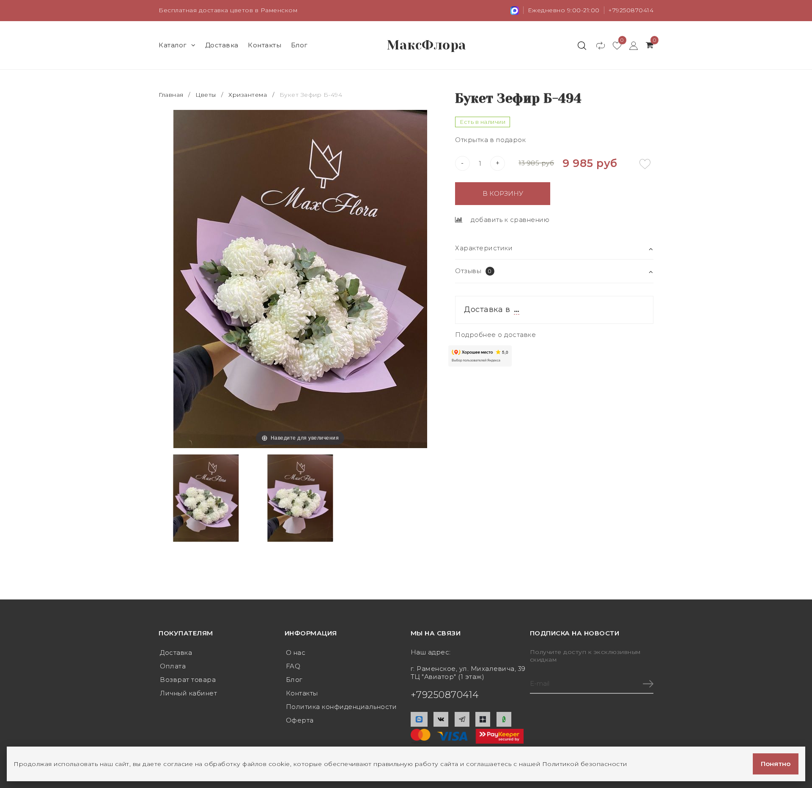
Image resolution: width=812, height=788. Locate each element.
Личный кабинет (188, 693)
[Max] (419, 719)
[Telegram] (462, 719)
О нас (296, 652)
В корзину (503, 193)
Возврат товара (188, 680)
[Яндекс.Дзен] (482, 719)
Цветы (205, 94)
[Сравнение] (596, 45)
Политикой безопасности (584, 764)
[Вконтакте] (440, 719)
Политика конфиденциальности (341, 707)
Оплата (173, 666)
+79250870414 (630, 10)
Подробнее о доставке (495, 335)
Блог (299, 45)
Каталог (173, 45)
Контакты (264, 45)
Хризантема (247, 94)
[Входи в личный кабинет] (629, 45)
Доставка (222, 45)
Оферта (300, 720)
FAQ (293, 666)
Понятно (775, 764)
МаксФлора (426, 45)
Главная (172, 94)
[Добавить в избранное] (644, 164)
